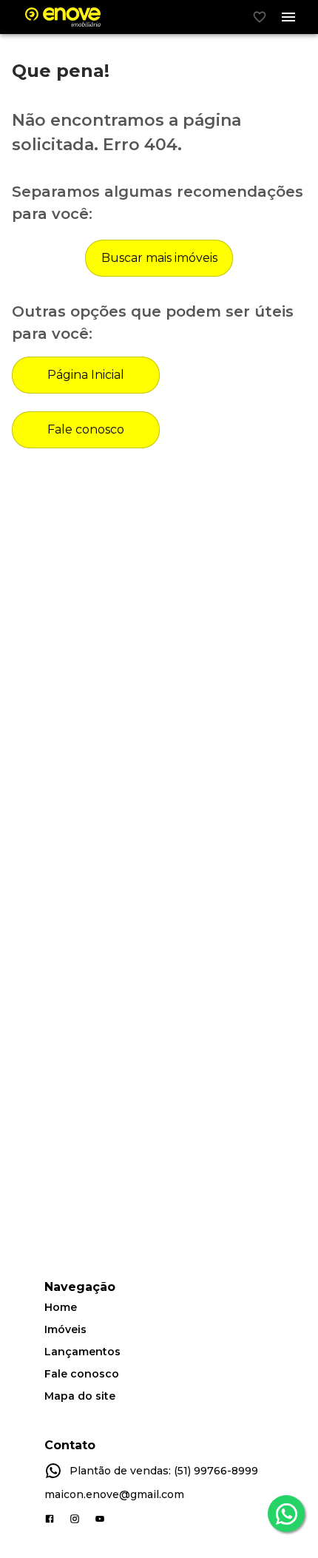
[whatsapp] (286, 1513)
